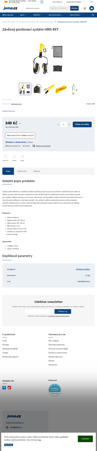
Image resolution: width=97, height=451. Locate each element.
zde (39, 440)
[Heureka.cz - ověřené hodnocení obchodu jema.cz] (70, 390)
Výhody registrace (55, 357)
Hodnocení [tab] (22, 171)
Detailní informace (8, 111)
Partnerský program (10, 357)
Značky (5, 352)
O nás (4, 340)
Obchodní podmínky (73, 2)
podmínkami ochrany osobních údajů (58, 316)
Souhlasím (85, 439)
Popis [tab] (8, 171)
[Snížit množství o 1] (58, 125)
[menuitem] (9, 14)
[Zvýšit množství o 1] (69, 125)
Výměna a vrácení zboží (57, 352)
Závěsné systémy (83, 269)
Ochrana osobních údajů (58, 348)
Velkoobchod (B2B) (10, 348)
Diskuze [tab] (37, 171)
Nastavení (8, 445)
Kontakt (5, 344)
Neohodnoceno (16, 104)
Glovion (51, 361)
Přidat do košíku (82, 124)
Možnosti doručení (43, 146)
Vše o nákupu (57, 2)
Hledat (74, 8)
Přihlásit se (62, 311)
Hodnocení (52, 365)
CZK (91, 2)
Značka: (90, 104)
